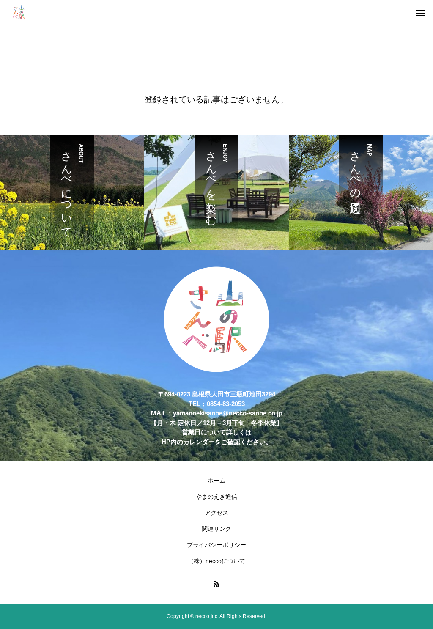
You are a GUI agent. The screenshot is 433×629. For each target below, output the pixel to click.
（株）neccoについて (216, 561)
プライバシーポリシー (216, 544)
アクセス (216, 512)
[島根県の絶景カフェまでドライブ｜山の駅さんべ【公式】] (19, 12)
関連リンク (216, 528)
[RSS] (216, 584)
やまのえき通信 (216, 496)
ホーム (216, 480)
